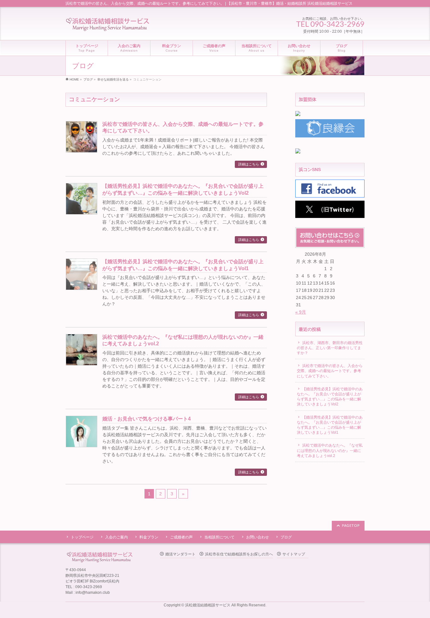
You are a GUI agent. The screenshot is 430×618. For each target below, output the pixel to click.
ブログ (286, 537)
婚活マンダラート (180, 554)
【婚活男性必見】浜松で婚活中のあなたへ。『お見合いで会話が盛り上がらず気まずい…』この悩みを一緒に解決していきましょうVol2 (330, 397)
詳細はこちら (248, 164)
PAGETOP (351, 525)
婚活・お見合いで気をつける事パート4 (146, 418)
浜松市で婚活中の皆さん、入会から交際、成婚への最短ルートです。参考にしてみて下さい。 (330, 371)
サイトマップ (293, 554)
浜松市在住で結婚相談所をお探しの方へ (239, 554)
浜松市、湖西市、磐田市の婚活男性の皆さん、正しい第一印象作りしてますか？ (330, 348)
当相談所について (219, 537)
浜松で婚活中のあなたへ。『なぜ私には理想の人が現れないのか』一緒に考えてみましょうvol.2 (330, 450)
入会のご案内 (116, 537)
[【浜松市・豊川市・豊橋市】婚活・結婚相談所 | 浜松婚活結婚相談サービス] (107, 25)
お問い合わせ (257, 537)
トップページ (82, 537)
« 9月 (300, 312)
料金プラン (148, 537)
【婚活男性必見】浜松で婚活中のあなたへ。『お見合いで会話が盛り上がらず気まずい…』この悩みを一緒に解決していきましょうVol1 (330, 425)
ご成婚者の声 (181, 537)
